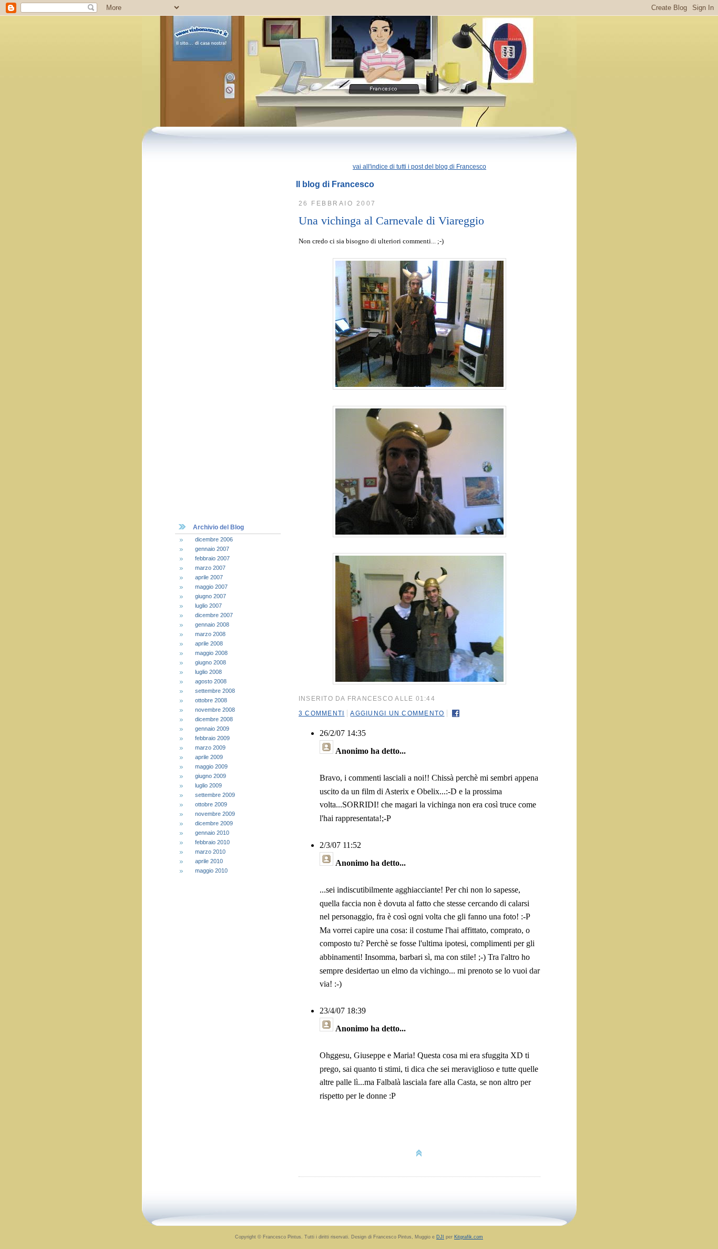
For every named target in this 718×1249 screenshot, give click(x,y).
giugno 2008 (210, 662)
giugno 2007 (210, 596)
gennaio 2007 (212, 549)
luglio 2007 (208, 605)
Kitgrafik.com (468, 1237)
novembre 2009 (215, 814)
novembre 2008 (215, 710)
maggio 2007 (211, 586)
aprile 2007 (209, 577)
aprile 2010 (209, 861)
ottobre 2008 (211, 700)
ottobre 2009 (211, 804)
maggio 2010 (211, 870)
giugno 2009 (210, 776)
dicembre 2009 (214, 823)
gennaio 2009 (212, 728)
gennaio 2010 (212, 833)
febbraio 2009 (212, 738)
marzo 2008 (210, 634)
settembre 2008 (215, 691)
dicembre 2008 (214, 719)
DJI (440, 1237)
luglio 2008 (208, 672)
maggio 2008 (211, 653)
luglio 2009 (208, 785)
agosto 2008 (211, 681)
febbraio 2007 (212, 558)
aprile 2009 (209, 757)
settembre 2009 (215, 795)
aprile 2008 (209, 643)
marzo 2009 (210, 747)
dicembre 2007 (214, 615)
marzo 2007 (210, 568)
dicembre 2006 (214, 539)
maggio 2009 (211, 766)
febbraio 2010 (212, 842)
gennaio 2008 (212, 624)
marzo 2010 (210, 851)
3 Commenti (321, 713)
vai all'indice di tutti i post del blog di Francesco (419, 166)
